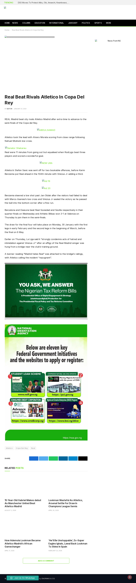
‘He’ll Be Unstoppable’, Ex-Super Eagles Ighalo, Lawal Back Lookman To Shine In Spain (67, 543)
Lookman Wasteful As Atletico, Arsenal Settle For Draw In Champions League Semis (65, 503)
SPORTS (98, 23)
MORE (108, 23)
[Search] (132, 23)
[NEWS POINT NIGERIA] (22, 12)
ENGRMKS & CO (48, 578)
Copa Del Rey (22, 448)
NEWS (15, 23)
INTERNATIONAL (56, 23)
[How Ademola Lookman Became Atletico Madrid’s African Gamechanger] (24, 526)
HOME (7, 23)
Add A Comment (46, 561)
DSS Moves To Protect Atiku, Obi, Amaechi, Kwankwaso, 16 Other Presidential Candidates (44, 2)
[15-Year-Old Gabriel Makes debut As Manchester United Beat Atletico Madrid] (24, 486)
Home (7, 30)
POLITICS (86, 23)
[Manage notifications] (130, 577)
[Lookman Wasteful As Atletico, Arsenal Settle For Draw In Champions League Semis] (68, 486)
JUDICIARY (72, 23)
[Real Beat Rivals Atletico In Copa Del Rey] (46, 63)
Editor (9, 109)
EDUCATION (40, 23)
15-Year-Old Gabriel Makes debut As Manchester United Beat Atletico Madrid (23, 503)
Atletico (9, 448)
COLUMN (26, 23)
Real (33, 448)
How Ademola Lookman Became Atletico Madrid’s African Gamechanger (23, 543)
